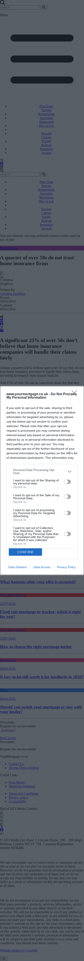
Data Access (42, 567)
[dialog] (42, 480)
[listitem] (42, 471)
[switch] (67, 482)
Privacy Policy (66, 567)
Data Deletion (17, 567)
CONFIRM (25, 552)
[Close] (76, 394)
